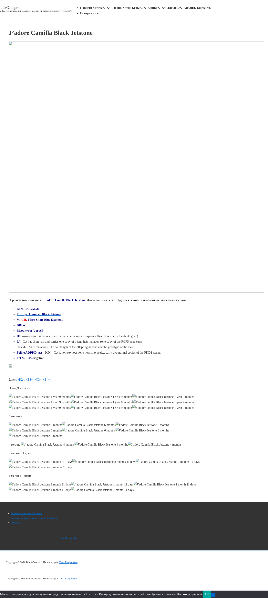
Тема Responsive (68, 538)
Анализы (190, 7)
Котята (97, 7)
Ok (207, 594)
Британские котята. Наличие (26, 513)
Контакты (204, 7)
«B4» (46, 379)
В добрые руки (120, 7)
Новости (86, 7)
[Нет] (213, 595)
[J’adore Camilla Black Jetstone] (136, 291)
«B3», (30, 379)
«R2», (21, 379)
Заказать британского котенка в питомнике (34, 517)
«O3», (38, 379)
